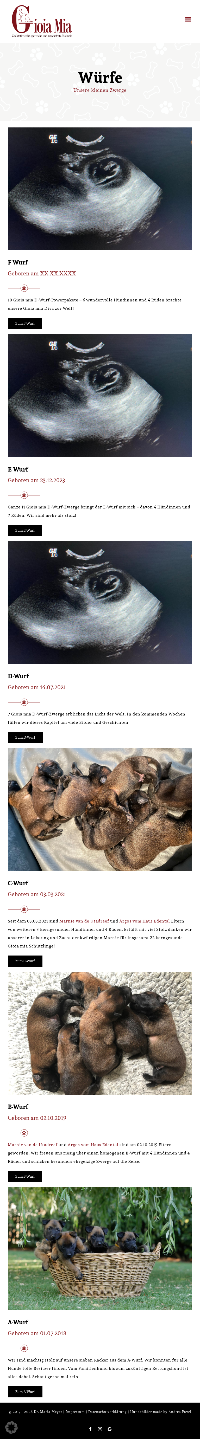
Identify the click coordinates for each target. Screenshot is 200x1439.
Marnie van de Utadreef (84, 921)
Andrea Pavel (179, 1412)
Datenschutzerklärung (107, 1412)
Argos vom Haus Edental (144, 921)
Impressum (75, 1412)
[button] (11, 1427)
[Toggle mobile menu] (188, 19)
